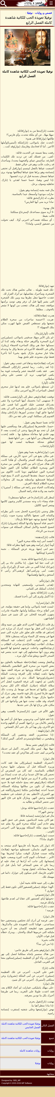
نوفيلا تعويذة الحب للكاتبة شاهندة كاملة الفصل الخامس (20, 1025)
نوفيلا (37, 1063)
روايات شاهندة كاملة (30, 1050)
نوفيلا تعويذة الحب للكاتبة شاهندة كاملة (20, 1038)
